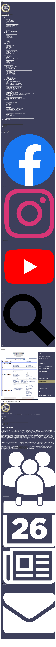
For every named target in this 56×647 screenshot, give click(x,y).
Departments (8, 35)
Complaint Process (10, 105)
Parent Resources (9, 111)
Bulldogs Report (9, 91)
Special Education (10, 26)
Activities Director (10, 60)
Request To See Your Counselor (13, 66)
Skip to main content (5, 2)
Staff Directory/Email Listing (12, 24)
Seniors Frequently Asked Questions (14, 58)
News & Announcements (11, 25)
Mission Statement (10, 21)
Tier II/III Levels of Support (12, 92)
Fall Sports (8, 46)
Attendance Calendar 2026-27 (12, 100)
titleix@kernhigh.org (19, 445)
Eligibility (8, 52)
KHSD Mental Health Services (12, 88)
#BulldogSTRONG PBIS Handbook (14, 86)
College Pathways (10, 77)
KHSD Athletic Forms (11, 53)
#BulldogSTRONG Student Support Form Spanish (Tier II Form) (20, 93)
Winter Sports (9, 47)
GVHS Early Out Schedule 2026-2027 (14, 108)
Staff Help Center (10, 114)
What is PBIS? (9, 82)
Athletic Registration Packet (12, 51)
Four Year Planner (10, 67)
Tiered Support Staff (10, 89)
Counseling (3, 349)
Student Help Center (10, 115)
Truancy (8, 42)
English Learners (9, 37)
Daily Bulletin (9, 56)
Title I (7, 27)
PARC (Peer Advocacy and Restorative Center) (16, 94)
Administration (9, 22)
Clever (7, 116)
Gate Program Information (11, 78)
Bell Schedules (9, 103)
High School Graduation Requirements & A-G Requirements (19, 70)
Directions (8, 30)
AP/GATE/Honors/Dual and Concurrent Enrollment (17, 68)
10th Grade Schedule (10, 71)
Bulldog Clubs (9, 61)
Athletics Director (10, 45)
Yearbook (8, 62)
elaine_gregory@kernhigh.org (21, 447)
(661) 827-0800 (27, 414)
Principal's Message (10, 20)
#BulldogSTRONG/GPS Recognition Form (15, 98)
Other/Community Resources (12, 110)
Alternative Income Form (11, 102)
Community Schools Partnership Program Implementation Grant (20, 118)
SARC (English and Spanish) (12, 31)
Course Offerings (9, 36)
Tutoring (8, 41)
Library (7, 38)
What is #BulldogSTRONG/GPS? (13, 81)
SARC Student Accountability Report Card (15, 113)
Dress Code (8, 107)
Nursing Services (9, 28)
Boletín (7, 57)
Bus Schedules (9, 104)
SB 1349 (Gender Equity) (11, 50)
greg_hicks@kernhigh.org (23, 446)
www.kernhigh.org (22, 448)
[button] (5, 18)
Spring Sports (9, 48)
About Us (8, 19)
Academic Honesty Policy (11, 34)
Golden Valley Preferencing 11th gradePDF (12, 401)
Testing (7, 40)
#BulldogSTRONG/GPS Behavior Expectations (16, 84)
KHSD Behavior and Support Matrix (14, 109)
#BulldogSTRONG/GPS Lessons (13, 83)
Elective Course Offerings (11, 74)
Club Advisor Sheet (10, 63)
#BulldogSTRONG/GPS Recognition (14, 97)
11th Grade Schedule (10, 72)
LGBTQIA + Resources (11, 95)
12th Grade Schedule (10, 73)
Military (7, 76)
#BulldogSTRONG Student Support (14, 87)
